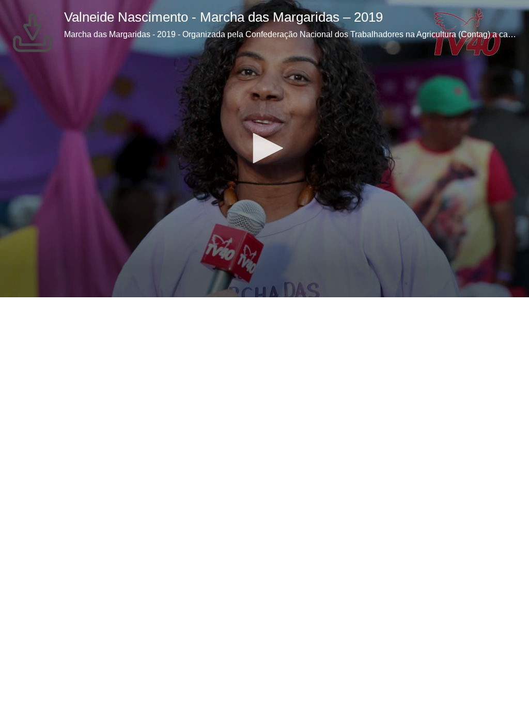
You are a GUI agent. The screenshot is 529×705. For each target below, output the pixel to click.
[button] (264, 148)
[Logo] (32, 32)
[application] (264, 148)
